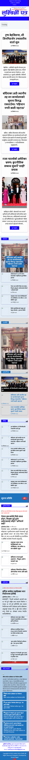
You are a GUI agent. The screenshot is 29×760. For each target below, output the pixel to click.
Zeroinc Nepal (14, 757)
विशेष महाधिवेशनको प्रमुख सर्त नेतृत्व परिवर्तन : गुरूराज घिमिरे (18, 309)
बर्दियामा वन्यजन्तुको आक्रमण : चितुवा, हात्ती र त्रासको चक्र (18, 559)
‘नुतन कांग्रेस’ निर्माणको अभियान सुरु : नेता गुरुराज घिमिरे (18, 642)
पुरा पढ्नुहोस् (14, 84)
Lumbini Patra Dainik (18, 753)
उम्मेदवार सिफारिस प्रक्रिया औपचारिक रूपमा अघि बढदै (19, 570)
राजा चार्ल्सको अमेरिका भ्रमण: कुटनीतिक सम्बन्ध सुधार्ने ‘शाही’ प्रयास (14, 164)
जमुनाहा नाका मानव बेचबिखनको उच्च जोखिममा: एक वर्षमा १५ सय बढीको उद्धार (19, 298)
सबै (27, 240)
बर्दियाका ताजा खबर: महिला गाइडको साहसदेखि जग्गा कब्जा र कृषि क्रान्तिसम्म (19, 619)
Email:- (14, 749)
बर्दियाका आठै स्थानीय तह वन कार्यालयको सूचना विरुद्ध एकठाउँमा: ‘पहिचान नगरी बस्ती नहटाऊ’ (14, 100)
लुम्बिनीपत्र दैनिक (5, 527)
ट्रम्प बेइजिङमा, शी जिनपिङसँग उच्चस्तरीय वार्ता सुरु (14, 39)
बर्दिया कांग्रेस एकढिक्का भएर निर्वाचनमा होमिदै (13, 593)
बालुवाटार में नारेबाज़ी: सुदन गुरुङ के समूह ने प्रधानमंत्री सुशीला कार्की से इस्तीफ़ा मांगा (19, 655)
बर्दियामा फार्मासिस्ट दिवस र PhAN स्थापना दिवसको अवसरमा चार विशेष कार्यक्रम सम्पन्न (19, 631)
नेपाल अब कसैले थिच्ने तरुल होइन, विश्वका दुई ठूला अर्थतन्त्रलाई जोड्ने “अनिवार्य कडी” (19, 288)
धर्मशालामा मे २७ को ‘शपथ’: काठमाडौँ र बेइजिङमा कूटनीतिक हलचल (19, 276)
